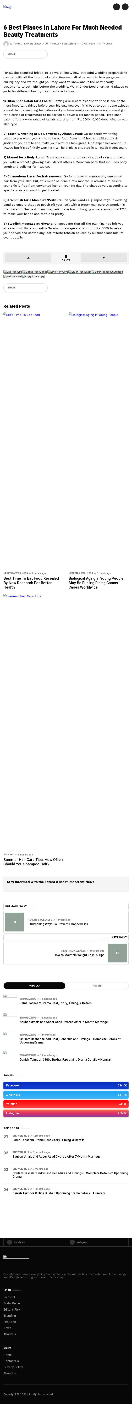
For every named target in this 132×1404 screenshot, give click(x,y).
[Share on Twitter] (25, 54)
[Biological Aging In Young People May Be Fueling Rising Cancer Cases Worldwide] (99, 440)
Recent (98, 986)
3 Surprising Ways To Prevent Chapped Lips (58, 924)
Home (7, 1355)
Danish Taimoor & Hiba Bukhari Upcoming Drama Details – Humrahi (66, 1059)
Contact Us (11, 1361)
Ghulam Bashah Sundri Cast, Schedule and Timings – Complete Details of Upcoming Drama (70, 1041)
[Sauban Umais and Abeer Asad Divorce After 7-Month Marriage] (10, 1020)
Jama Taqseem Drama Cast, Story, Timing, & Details (56, 1003)
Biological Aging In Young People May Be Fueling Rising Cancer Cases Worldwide (96, 583)
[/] (116, 6)
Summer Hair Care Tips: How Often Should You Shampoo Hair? (33, 862)
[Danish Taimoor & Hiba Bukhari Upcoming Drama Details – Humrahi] (10, 1057)
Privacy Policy (13, 1367)
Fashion (8, 854)
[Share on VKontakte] (37, 54)
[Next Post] (117, 953)
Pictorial (9, 1297)
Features (9, 1322)
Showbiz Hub (28, 999)
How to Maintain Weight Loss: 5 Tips (79, 955)
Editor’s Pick (11, 1309)
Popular (34, 986)
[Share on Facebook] (19, 54)
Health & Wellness (64, 44)
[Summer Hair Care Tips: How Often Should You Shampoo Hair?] (33, 722)
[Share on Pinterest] (31, 54)
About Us (9, 1334)
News (7, 1328)
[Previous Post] (14, 922)
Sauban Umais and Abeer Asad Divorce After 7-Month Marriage (64, 1022)
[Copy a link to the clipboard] (43, 54)
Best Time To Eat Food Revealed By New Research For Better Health (31, 583)
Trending (9, 1315)
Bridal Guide (11, 1303)
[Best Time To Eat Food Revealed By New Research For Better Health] (33, 440)
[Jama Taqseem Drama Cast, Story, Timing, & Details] (10, 1001)
